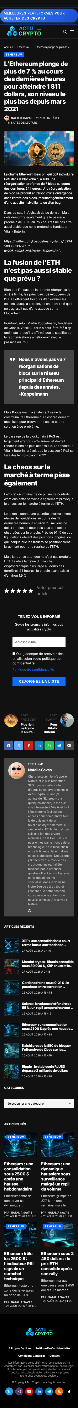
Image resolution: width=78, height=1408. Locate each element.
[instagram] (19, 1391)
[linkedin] (39, 1391)
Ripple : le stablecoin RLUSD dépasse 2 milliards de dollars (45, 1068)
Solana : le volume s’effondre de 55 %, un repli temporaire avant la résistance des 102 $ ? (48, 1008)
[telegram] (49, 1391)
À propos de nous (20, 1348)
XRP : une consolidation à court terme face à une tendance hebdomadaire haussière (46, 945)
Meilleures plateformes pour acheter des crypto (34, 15)
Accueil (8, 47)
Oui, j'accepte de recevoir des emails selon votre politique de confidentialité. (37, 658)
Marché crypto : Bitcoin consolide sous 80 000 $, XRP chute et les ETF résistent (48, 966)
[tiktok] (69, 1391)
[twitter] (9, 1391)
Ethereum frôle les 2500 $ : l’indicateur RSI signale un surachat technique (18, 1266)
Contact (55, 1355)
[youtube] (29, 1391)
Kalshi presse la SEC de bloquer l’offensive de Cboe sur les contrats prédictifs (46, 1049)
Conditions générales (31, 1355)
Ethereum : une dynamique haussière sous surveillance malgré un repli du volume (56, 1176)
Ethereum (23, 47)
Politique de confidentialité (33, 669)
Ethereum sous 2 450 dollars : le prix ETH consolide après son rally (57, 1263)
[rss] (59, 1391)
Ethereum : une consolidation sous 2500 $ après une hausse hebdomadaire (46, 1028)
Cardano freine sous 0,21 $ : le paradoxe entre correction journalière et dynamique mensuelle (45, 989)
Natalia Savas (21, 118)
